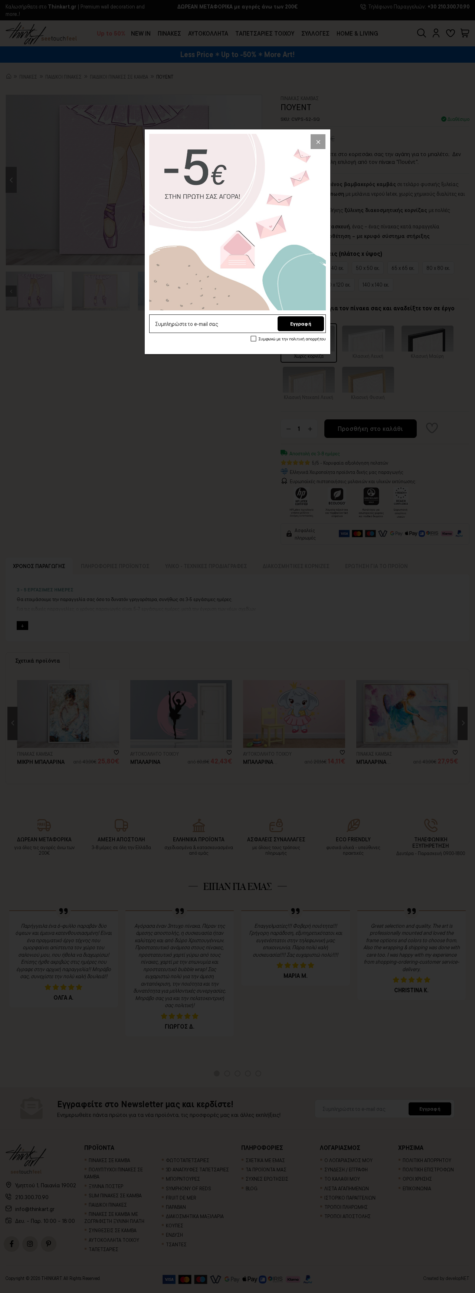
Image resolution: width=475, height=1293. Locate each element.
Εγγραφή (300, 323)
